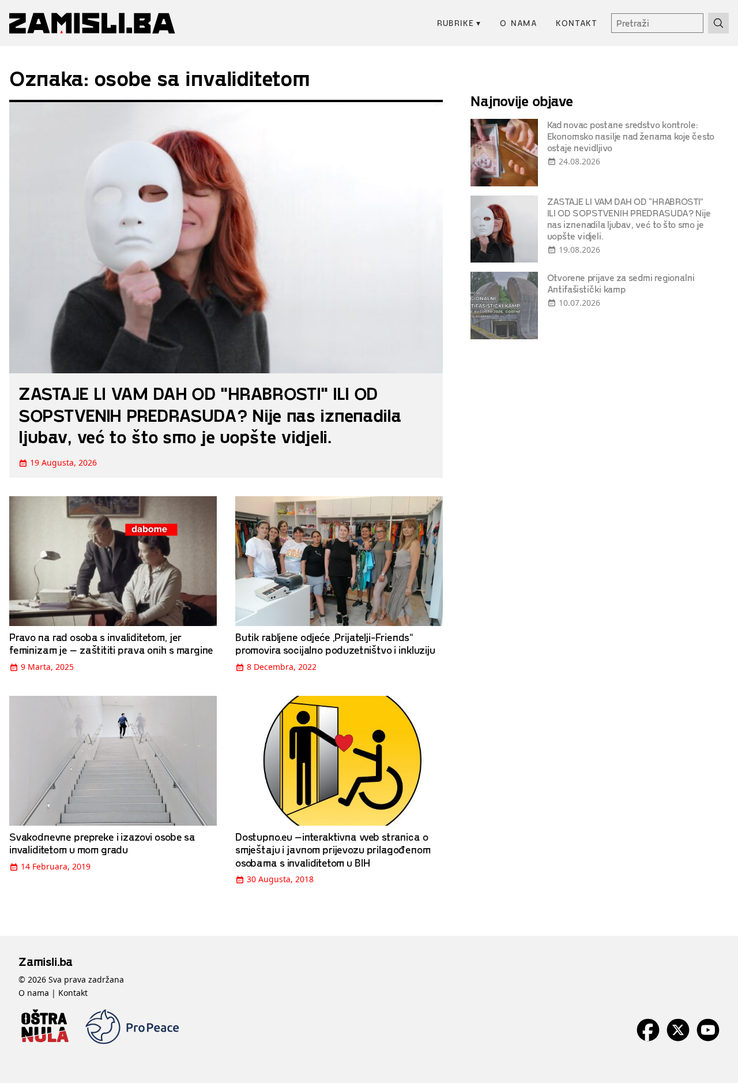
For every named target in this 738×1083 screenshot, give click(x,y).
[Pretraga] (718, 23)
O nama (518, 23)
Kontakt (576, 23)
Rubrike (459, 23)
